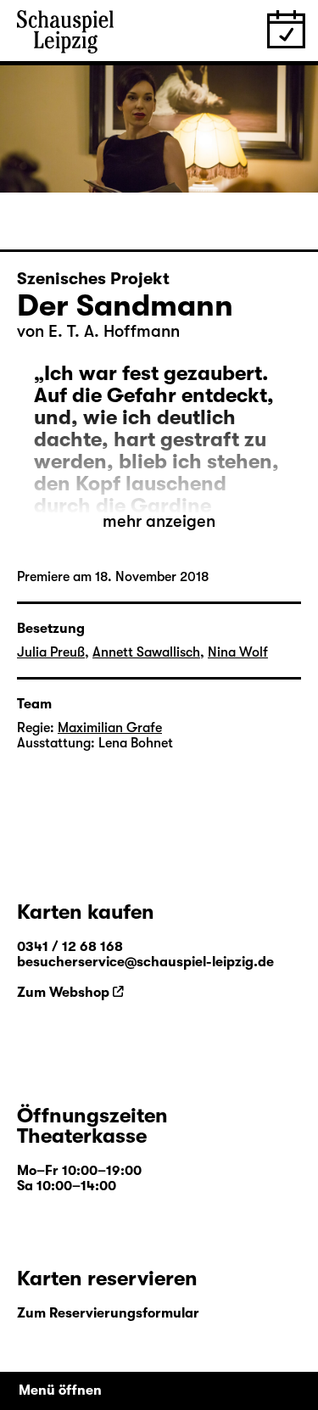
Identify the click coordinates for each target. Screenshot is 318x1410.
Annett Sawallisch (146, 652)
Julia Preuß (51, 652)
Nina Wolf (238, 652)
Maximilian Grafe (110, 728)
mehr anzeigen (159, 521)
